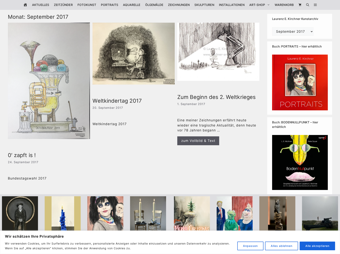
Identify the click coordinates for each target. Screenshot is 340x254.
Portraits (109, 5)
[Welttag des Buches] (63, 230)
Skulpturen (204, 5)
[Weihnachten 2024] (148, 230)
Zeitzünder (63, 5)
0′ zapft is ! (22, 155)
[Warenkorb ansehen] (300, 5)
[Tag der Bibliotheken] (277, 230)
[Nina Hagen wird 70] (105, 230)
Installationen (232, 5)
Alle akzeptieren (317, 245)
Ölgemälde (154, 5)
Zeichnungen (179, 5)
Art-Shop (257, 5)
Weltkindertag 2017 (116, 101)
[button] (315, 5)
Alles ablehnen (281, 245)
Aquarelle (131, 5)
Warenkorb (284, 5)
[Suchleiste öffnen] (307, 5)
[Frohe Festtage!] (192, 230)
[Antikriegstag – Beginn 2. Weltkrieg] (320, 230)
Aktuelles (40, 5)
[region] (170, 242)
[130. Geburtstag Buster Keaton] (20, 230)
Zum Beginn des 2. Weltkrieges (216, 97)
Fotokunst (87, 5)
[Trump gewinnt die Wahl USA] (235, 230)
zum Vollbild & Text (198, 141)
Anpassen (250, 245)
